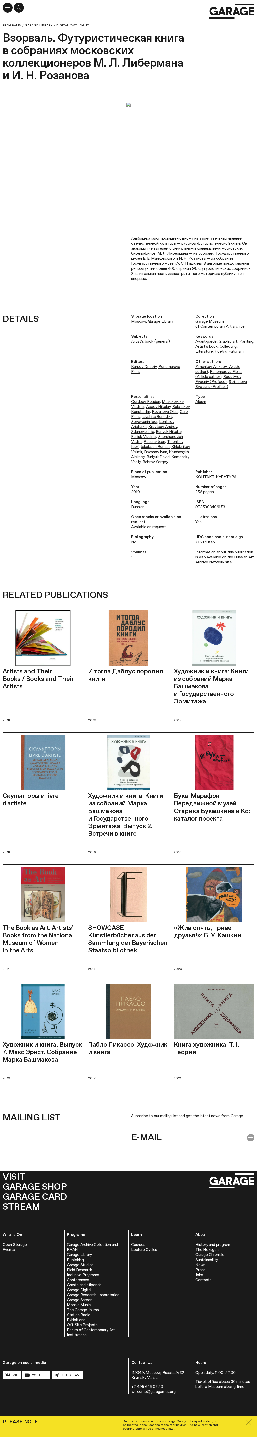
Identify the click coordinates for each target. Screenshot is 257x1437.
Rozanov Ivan (155, 451)
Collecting (228, 346)
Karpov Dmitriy (144, 366)
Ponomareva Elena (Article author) (218, 374)
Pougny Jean (154, 441)
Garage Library (39, 25)
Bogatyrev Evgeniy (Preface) (218, 379)
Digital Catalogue (72, 25)
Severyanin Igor (144, 421)
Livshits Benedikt (157, 416)
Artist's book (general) (150, 341)
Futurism (236, 351)
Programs (12, 25)
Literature (204, 351)
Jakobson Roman (155, 446)
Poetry (220, 351)
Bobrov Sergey (155, 461)
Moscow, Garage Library (152, 321)
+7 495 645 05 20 (147, 1386)
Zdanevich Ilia (142, 431)
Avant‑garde (206, 341)
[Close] (248, 1422)
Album (200, 401)
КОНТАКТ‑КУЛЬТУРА (215, 476)
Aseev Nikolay (158, 406)
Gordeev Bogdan (145, 401)
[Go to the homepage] (231, 11)
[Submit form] (250, 1137)
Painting (246, 341)
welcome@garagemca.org (153, 1391)
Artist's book (206, 346)
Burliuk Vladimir (143, 436)
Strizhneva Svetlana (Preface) (221, 384)
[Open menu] (8, 8)
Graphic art (228, 341)
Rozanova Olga (165, 411)
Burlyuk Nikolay (168, 431)
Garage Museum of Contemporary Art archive (220, 324)
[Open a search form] (19, 8)
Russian (137, 506)
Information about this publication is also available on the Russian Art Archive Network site (224, 557)
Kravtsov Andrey (162, 426)
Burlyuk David (158, 456)
